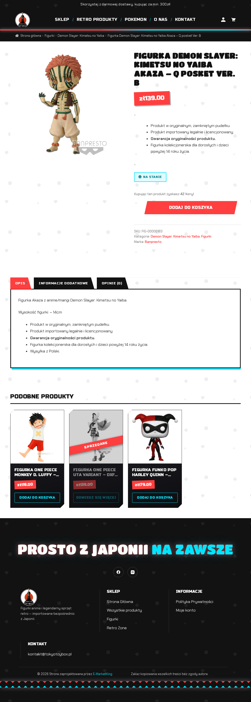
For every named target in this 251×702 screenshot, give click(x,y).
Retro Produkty (97, 19)
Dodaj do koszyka (191, 207)
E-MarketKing (102, 674)
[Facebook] (118, 572)
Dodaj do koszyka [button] (37, 498)
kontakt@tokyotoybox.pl (50, 654)
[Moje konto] (223, 19)
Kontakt (185, 19)
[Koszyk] (233, 19)
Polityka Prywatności (194, 601)
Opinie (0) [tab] (112, 283)
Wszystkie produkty (124, 610)
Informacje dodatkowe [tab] (63, 283)
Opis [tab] (20, 283)
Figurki (49, 36)
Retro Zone (117, 627)
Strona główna (30, 36)
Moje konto (186, 610)
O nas (161, 19)
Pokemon (136, 19)
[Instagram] (132, 572)
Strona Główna (120, 601)
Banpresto (153, 242)
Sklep (62, 19)
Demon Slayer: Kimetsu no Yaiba (81, 36)
